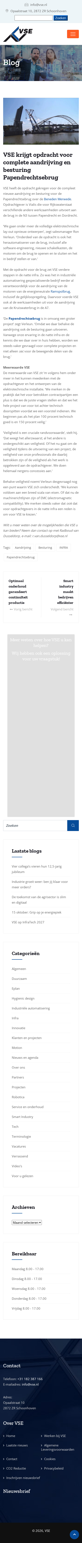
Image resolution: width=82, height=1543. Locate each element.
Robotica (18, 1097)
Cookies (50, 1459)
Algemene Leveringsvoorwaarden (57, 1447)
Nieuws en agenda (25, 1057)
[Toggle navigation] (73, 34)
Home (10, 1436)
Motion (17, 1048)
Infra (15, 1018)
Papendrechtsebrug (21, 557)
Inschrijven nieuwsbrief (23, 1478)
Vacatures (19, 1146)
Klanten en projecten (27, 1038)
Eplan (16, 988)
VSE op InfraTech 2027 (28, 922)
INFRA (64, 548)
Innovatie (18, 1028)
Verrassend (20, 1156)
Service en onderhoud (28, 1107)
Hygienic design (23, 998)
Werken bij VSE (55, 1436)
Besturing (45, 548)
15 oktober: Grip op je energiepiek (36, 912)
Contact (11, 1459)
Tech (15, 1126)
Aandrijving (23, 548)
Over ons (18, 1067)
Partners (18, 1077)
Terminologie (21, 1136)
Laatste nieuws (17, 1445)
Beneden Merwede (57, 199)
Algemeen (19, 969)
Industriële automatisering (31, 1008)
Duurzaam (19, 978)
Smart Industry (22, 1117)
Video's (17, 1166)
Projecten (18, 1087)
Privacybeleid (53, 1468)
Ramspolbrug (60, 291)
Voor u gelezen (22, 1176)
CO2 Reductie (16, 1468)
